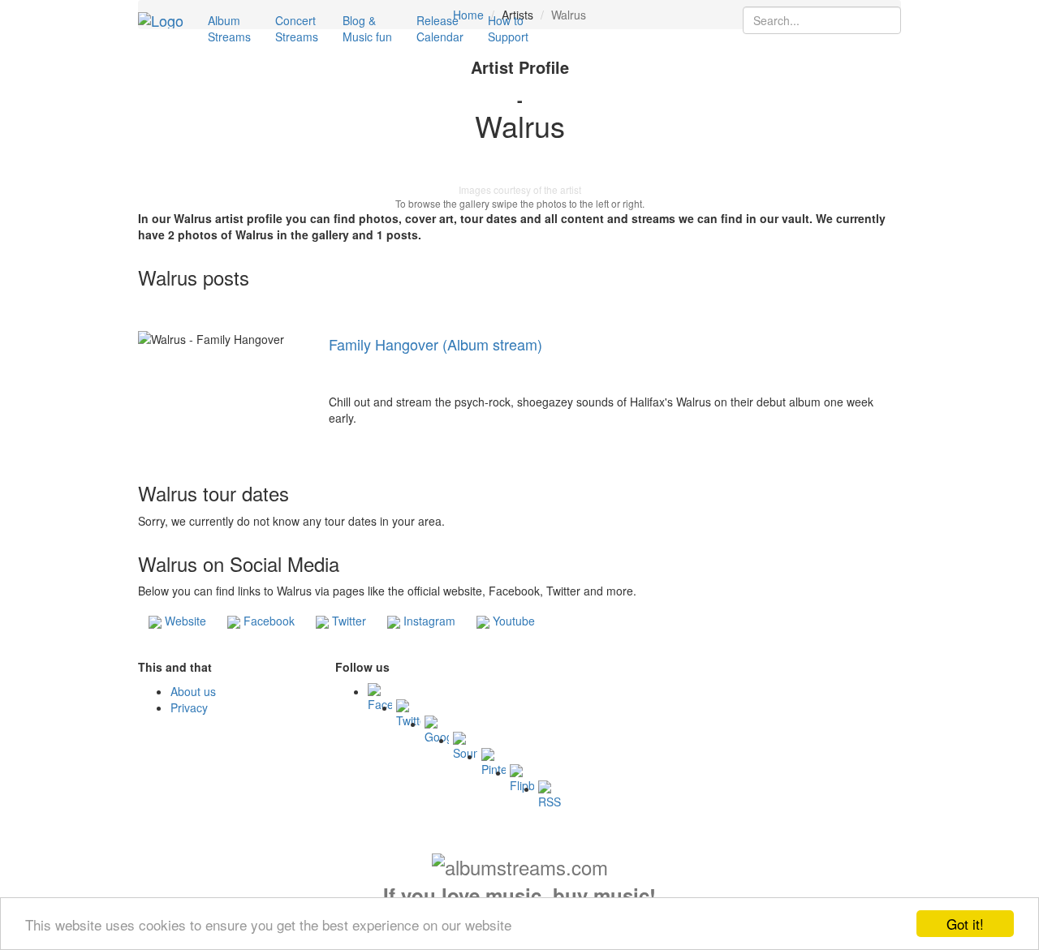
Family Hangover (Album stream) (435, 344)
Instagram (427, 621)
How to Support (508, 28)
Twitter (347, 621)
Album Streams (229, 28)
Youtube (512, 621)
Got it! (965, 923)
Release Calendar (439, 28)
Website (184, 621)
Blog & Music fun (367, 28)
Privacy (189, 707)
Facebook (267, 621)
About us (193, 691)
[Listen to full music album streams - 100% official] (161, 20)
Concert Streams (296, 28)
